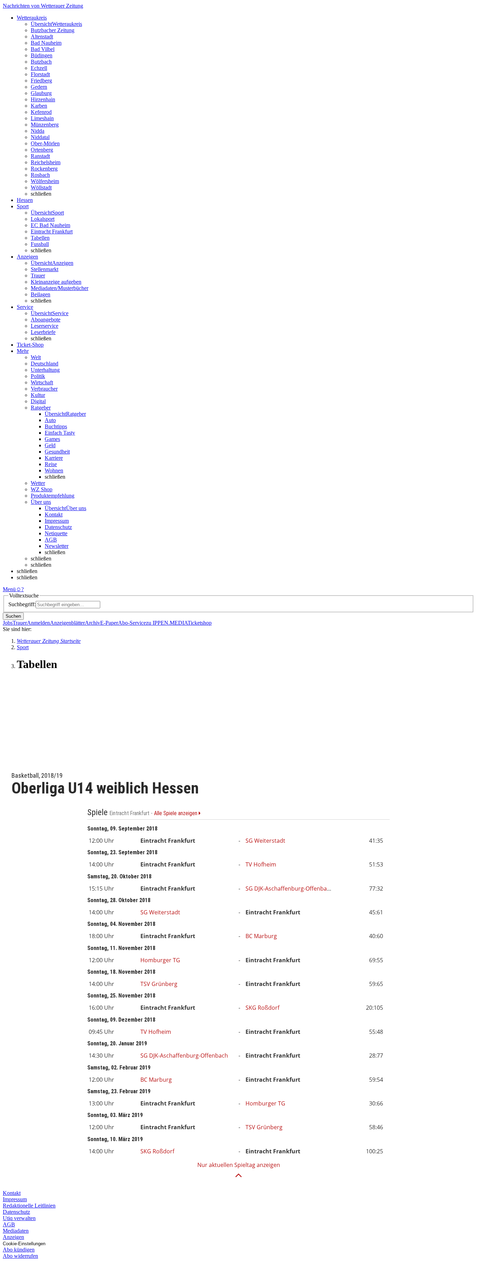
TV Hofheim (260, 864)
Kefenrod (41, 112)
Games (52, 439)
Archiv (92, 623)
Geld (50, 445)
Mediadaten (16, 1231)
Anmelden (38, 623)
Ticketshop (200, 623)
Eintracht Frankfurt (52, 231)
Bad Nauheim (46, 43)
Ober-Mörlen (45, 143)
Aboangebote (45, 319)
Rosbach (40, 175)
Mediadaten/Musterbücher (59, 288)
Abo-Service (132, 623)
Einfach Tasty (60, 433)
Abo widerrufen (20, 1256)
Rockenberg (44, 169)
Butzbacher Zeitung (52, 30)
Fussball (40, 244)
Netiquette (56, 533)
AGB (51, 540)
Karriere (54, 458)
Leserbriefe (43, 332)
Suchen (13, 616)
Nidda (37, 131)
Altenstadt (42, 36)
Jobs (8, 623)
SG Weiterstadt (265, 840)
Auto (50, 420)
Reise (51, 464)
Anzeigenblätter (67, 623)
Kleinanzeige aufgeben (56, 282)
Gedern (39, 87)
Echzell (39, 68)
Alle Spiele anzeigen (176, 813)
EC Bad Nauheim (50, 225)
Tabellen (40, 238)
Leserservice (44, 326)
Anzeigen (13, 1237)
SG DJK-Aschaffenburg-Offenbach (289, 888)
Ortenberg (42, 150)
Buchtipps (56, 426)
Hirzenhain (43, 99)
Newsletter (56, 546)
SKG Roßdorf (262, 1007)
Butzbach (41, 62)
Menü (9, 589)
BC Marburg (261, 936)
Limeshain (42, 118)
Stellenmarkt (44, 269)
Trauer (38, 275)
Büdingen (41, 55)
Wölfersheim (45, 181)
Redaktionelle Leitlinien (29, 1206)
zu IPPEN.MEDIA (167, 623)
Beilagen (40, 294)
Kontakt (54, 514)
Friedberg (41, 81)
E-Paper (109, 623)
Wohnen (54, 470)
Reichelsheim (45, 162)
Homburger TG (160, 960)
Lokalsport (42, 219)
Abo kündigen (19, 1250)
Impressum (57, 521)
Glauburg (41, 93)
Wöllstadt (41, 187)
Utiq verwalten (19, 1218)
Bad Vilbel (42, 49)
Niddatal (40, 137)
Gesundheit (57, 452)
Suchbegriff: (22, 604)
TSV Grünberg (158, 984)
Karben (39, 106)
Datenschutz (58, 527)
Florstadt (40, 74)
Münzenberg (45, 125)
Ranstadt (40, 156)
